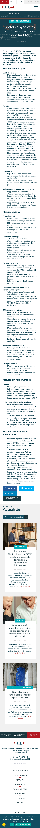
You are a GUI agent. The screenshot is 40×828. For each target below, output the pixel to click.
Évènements (20, 784)
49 (11, 1)
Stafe (25, 763)
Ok (12, 825)
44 (6, 1)
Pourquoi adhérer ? (20, 775)
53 (14, 1)
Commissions (20, 798)
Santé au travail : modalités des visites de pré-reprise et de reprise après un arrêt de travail (20, 631)
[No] (37, 821)
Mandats (20, 803)
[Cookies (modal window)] (4, 824)
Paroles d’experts (20, 789)
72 (18, 1)
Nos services (20, 794)
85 (22, 1)
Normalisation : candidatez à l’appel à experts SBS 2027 (20, 695)
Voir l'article (25, 587)
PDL (2, 1)
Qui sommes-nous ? (20, 771)
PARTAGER (11, 488)
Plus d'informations (23, 825)
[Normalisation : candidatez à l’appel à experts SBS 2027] (20, 677)
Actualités (20, 780)
